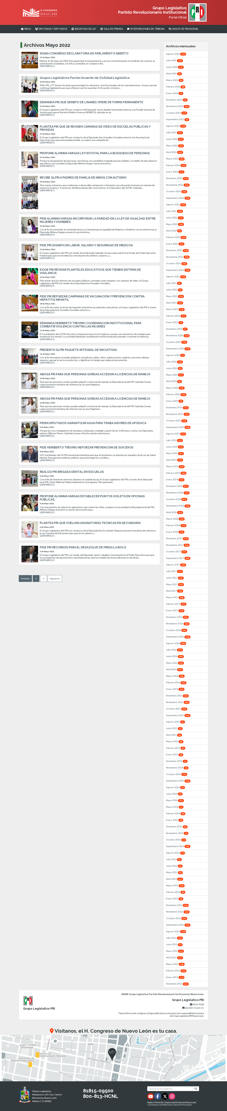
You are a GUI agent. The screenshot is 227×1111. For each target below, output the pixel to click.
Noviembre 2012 (177, 911)
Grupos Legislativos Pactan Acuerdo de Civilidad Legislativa (85, 77)
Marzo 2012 (174, 964)
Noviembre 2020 (177, 335)
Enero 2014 (174, 820)
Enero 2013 (174, 898)
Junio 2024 (174, 67)
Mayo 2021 (174, 296)
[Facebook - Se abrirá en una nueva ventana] (158, 1097)
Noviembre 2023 (177, 106)
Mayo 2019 (174, 453)
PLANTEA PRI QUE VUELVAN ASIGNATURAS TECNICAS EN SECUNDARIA (90, 523)
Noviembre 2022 (177, 184)
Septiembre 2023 (177, 119)
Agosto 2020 (175, 355)
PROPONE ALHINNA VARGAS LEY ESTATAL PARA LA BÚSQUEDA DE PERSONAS (95, 153)
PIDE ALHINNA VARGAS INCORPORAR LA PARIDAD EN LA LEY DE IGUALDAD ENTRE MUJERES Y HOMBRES (98, 220)
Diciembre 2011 (177, 983)
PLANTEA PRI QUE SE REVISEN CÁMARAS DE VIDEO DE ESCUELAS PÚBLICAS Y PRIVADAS (95, 128)
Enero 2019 (174, 479)
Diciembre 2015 (177, 695)
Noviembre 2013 (176, 833)
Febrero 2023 (175, 165)
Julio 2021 (173, 283)
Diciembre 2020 (176, 328)
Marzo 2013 (174, 885)
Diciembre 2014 (176, 761)
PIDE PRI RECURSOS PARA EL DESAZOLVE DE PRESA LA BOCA (83, 547)
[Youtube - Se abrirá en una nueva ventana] (150, 1097)
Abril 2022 (173, 230)
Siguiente (55, 578)
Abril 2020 (173, 381)
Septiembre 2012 (177, 924)
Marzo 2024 (174, 80)
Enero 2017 (174, 610)
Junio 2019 (174, 446)
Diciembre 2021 (177, 250)
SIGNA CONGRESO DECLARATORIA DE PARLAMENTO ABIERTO (84, 53)
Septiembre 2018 (177, 505)
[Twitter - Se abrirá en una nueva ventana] (165, 1097)
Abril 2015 (173, 734)
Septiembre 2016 (177, 636)
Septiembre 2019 (177, 427)
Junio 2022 (174, 217)
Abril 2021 (174, 302)
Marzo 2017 (174, 597)
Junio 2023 (174, 139)
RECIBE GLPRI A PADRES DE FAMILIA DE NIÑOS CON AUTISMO (83, 177)
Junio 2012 (173, 944)
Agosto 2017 (175, 564)
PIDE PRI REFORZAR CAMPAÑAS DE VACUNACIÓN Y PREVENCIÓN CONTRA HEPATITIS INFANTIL (92, 298)
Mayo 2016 (174, 662)
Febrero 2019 (175, 473)
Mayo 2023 (174, 145)
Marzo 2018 (174, 518)
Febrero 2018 (175, 525)
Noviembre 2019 (177, 414)
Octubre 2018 (176, 499)
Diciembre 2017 (177, 538)
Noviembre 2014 (176, 767)
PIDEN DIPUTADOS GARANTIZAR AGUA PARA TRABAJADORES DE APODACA (93, 423)
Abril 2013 (174, 878)
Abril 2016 (174, 669)
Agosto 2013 (175, 852)
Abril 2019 (174, 459)
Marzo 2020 (174, 387)
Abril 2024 (173, 73)
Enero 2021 (174, 322)
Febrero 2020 (175, 394)
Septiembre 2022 (177, 198)
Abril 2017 (174, 590)
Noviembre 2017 (177, 545)
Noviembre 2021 (177, 256)
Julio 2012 (174, 937)
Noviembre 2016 (177, 623)
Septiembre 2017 (177, 558)
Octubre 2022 (176, 191)
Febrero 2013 (175, 892)
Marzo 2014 (174, 806)
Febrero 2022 (175, 237)
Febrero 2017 (175, 603)
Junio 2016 (174, 656)
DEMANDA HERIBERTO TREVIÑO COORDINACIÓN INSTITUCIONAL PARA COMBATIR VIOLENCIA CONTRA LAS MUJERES (90, 324)
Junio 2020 (173, 368)
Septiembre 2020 (177, 348)
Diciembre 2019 (177, 407)
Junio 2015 (173, 728)
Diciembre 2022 (177, 178)
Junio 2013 (173, 865)
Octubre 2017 (176, 551)
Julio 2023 (174, 132)
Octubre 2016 (176, 630)
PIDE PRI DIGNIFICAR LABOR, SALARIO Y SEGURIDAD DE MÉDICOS (86, 245)
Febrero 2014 (175, 813)
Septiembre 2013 (177, 846)
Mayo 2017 (174, 584)
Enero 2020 (174, 400)
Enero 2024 (174, 93)
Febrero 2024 (175, 86)
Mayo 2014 (174, 800)
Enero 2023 (174, 171)
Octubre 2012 (176, 918)
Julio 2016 (174, 649)
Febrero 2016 (175, 682)
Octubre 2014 (176, 774)
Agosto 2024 (175, 53)
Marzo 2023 (174, 158)
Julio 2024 (174, 60)
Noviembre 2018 (177, 492)
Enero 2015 (174, 754)
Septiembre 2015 (177, 715)
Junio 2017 (174, 577)
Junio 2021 (173, 289)
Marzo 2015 (174, 741)
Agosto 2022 (175, 204)
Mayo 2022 (174, 224)
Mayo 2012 (174, 951)
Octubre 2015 (176, 708)
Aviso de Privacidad (183, 1105)
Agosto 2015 (175, 721)
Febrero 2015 (175, 748)
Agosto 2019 (175, 433)
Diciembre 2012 (177, 905)
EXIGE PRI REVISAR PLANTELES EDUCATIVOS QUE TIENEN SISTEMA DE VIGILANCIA (90, 271)
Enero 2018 (174, 531)
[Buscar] (195, 1088)
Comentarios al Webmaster (160, 1105)
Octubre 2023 (176, 112)
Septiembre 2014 (177, 780)
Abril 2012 (174, 957)
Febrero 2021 (175, 315)
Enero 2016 (174, 689)
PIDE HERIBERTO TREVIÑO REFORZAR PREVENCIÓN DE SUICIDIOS (86, 447)
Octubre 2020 (176, 342)
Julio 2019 (174, 440)
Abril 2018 (174, 512)
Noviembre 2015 (177, 702)
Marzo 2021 (174, 309)
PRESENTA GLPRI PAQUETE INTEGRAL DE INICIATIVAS (78, 350)
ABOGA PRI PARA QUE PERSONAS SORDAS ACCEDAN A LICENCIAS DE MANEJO (95, 374)
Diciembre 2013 (176, 826)
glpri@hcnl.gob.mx (194, 1007)
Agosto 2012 (175, 931)
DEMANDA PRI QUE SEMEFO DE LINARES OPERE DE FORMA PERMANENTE (91, 102)
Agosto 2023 (175, 125)
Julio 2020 (174, 361)
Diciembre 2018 (177, 486)
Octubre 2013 (175, 839)
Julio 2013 (173, 859)
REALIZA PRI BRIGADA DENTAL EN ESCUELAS (72, 472)
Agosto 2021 (175, 276)
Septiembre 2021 (177, 270)
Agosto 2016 (175, 643)
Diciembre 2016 (177, 617)
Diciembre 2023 (176, 99)
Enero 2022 (174, 243)
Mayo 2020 (174, 374)
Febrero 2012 (175, 970)
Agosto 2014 (175, 787)
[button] (113, 1058)
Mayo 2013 (174, 872)
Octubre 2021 (176, 263)
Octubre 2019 (176, 420)
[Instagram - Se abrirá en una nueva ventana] (172, 1097)
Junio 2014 (173, 793)
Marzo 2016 (174, 676)
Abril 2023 (174, 152)
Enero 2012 (174, 977)
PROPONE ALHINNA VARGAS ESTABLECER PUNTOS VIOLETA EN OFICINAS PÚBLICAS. (92, 497)
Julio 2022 (174, 211)
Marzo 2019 (174, 466)
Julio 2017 (174, 571)
